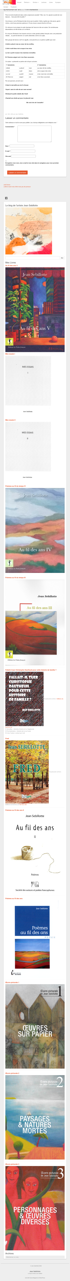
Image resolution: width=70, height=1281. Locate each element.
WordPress (42, 1278)
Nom (7, 146)
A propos (58, 2)
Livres (51, 2)
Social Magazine (34, 1278)
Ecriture (35, 2)
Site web (8, 156)
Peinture (26, 2)
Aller (62, 258)
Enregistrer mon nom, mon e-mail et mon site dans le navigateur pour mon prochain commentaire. (32, 164)
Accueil (19, 2)
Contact (6, 7)
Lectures (43, 2)
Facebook (13, 7)
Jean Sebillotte (19, 114)
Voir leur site (23, 804)
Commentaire (10, 127)
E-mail (7, 151)
